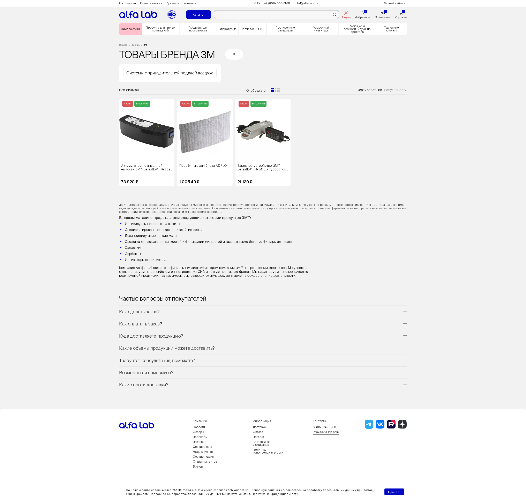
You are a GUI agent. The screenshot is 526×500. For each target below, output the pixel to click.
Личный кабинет (395, 3)
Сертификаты (202, 446)
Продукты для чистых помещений (160, 29)
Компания (200, 421)
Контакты (189, 3)
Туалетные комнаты (391, 29)
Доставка (173, 3)
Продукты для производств (198, 29)
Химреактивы (130, 29)
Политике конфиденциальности (275, 494)
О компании (127, 3)
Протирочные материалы (285, 29)
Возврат (258, 436)
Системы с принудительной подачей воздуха (169, 73)
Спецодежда (227, 29)
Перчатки (247, 29)
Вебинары (200, 436)
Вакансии (199, 441)
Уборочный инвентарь (321, 29)
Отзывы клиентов (205, 461)
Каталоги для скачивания (262, 443)
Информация (262, 421)
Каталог (199, 14)
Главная (123, 45)
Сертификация (203, 456)
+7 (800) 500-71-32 (277, 3)
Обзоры (198, 432)
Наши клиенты (203, 451)
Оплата (258, 432)
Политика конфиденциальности (268, 451)
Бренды (136, 45)
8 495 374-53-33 (324, 427)
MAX (257, 3)
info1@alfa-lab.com (307, 3)
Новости (199, 427)
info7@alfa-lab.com (326, 432)
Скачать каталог (151, 3)
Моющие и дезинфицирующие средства (357, 29)
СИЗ (261, 29)
